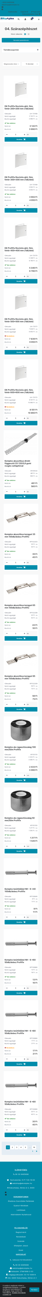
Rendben (34, 1290)
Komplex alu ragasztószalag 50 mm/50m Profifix (20, 819)
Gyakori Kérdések (21, 1206)
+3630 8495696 (8, 2)
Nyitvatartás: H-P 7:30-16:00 (22, 1180)
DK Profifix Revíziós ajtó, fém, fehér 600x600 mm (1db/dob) (19, 391)
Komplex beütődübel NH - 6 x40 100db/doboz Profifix (20, 890)
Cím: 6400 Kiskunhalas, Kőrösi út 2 (22, 1278)
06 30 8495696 (22, 1174)
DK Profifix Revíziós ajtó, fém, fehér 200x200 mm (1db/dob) (19, 107)
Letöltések (21, 1210)
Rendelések (21, 1237)
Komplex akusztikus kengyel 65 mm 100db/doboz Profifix (20, 606)
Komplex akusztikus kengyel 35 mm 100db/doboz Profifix (20, 535)
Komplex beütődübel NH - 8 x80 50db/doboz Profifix (20, 1103)
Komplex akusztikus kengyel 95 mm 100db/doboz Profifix (20, 677)
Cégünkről (24, 12)
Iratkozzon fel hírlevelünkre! (22, 1260)
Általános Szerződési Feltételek (21, 1201)
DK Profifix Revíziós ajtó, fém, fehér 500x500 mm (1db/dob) (19, 320)
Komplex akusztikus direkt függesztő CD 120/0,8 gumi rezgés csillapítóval (18, 463)
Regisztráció (21, 1232)
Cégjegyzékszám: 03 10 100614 (22, 1275)
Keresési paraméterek (21, 40)
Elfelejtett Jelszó (21, 1246)
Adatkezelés (12, 12)
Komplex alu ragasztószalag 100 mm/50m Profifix (20, 748)
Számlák (21, 1241)
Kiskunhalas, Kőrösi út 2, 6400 (21, 1188)
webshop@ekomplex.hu (10, 5)
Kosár (21, 1250)
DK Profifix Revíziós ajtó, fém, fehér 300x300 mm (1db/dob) (19, 178)
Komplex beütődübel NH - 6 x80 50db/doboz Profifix (20, 1032)
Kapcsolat (36, 12)
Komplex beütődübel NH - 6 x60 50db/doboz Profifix (20, 961)
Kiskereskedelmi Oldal (30, 14)
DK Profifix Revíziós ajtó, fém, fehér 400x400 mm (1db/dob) (19, 249)
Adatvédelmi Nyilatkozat (21, 1214)
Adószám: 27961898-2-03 (22, 1271)
